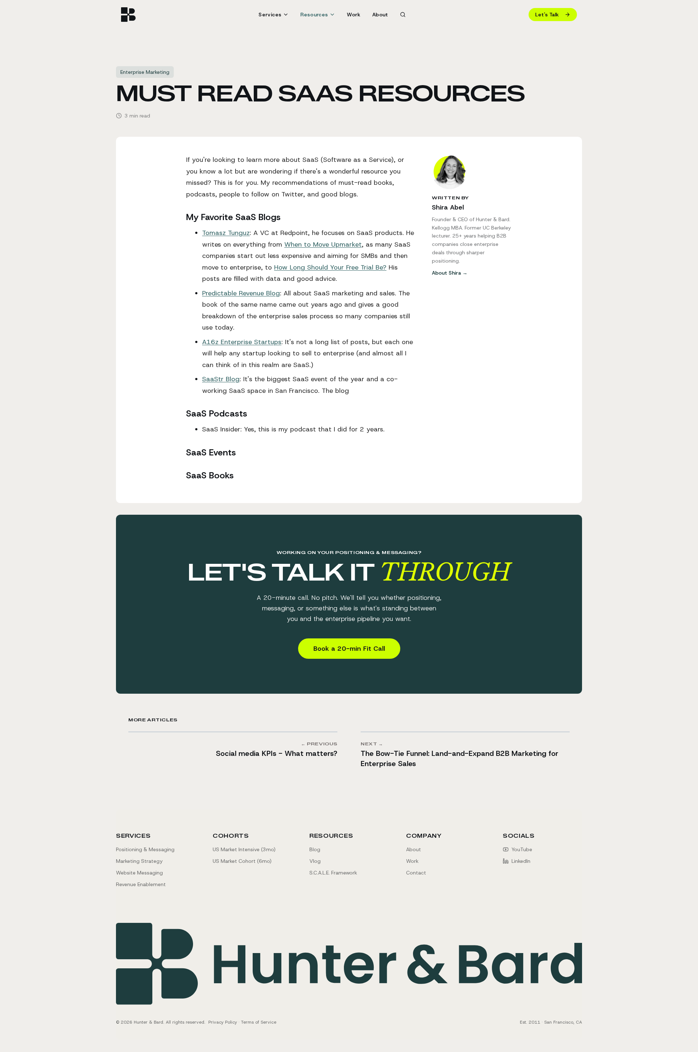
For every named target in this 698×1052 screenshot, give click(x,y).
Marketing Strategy (139, 861)
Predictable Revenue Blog (241, 293)
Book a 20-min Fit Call (349, 648)
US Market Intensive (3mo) (244, 849)
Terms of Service (258, 1022)
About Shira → (450, 273)
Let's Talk (547, 14)
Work (353, 14)
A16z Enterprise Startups (241, 342)
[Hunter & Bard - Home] (128, 14)
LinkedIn (521, 861)
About (380, 14)
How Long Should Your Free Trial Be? (330, 267)
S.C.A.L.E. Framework (333, 872)
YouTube (522, 849)
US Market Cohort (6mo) (242, 861)
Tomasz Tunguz (226, 232)
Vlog (315, 861)
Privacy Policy (222, 1022)
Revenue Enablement (141, 884)
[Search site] (403, 14)
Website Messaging (139, 872)
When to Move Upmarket (323, 244)
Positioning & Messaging (145, 849)
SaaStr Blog (221, 379)
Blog (314, 849)
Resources (331, 836)
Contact (416, 872)
